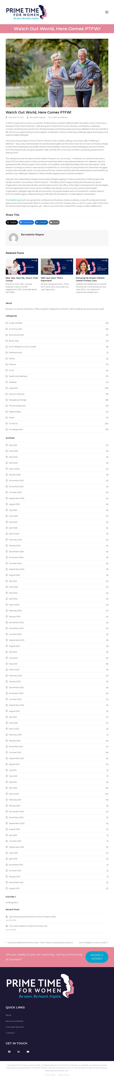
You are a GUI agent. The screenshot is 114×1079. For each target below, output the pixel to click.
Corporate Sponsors (15, 1027)
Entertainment (15, 352)
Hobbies (13, 382)
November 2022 (16, 693)
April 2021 (13, 788)
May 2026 (13, 457)
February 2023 (15, 675)
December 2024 (16, 551)
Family (12, 358)
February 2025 (15, 540)
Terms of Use (50, 1075)
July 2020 (13, 835)
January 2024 (15, 616)
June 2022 (13, 723)
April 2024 (13, 599)
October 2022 (15, 699)
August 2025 (14, 504)
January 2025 (14, 545)
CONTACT (10, 1033)
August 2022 (14, 711)
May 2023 (13, 664)
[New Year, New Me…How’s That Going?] (22, 266)
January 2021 (14, 806)
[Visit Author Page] (13, 238)
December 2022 (16, 687)
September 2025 (16, 498)
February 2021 (15, 800)
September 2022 (16, 705)
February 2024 (15, 610)
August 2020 (14, 829)
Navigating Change (17, 400)
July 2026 (13, 445)
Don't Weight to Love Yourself (22, 347)
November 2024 (16, 557)
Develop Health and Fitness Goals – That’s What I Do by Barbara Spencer (39, 942)
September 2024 (16, 569)
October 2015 (15, 870)
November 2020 (16, 817)
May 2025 (13, 522)
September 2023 (16, 640)
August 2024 (14, 575)
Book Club (13, 341)
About (8, 1015)
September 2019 (16, 847)
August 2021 (14, 764)
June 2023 (13, 658)
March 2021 (14, 794)
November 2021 (16, 746)
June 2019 (13, 853)
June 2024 (13, 587)
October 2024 (15, 563)
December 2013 (16, 882)
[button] (106, 12)
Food (11, 370)
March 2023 (14, 669)
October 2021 (15, 752)
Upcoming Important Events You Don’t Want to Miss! (32, 917)
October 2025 (15, 492)
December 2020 (16, 811)
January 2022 (14, 740)
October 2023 (15, 634)
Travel (11, 417)
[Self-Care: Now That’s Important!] (57, 266)
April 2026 (13, 463)
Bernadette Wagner (38, 117)
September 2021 (16, 758)
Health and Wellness (60, 117)
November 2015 (16, 865)
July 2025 (13, 510)
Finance (12, 364)
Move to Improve (16, 394)
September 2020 (16, 823)
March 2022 (14, 729)
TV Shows (13, 423)
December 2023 (16, 622)
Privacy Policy (63, 1075)
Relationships (15, 412)
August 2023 (14, 646)
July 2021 (12, 770)
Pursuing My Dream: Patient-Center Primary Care (90, 279)
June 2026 (13, 451)
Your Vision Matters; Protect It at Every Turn (28, 926)
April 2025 (13, 528)
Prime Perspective (17, 406)
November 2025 (16, 486)
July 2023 (13, 652)
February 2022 (15, 734)
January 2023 (15, 681)
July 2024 (13, 581)
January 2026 (15, 474)
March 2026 (14, 469)
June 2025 (13, 516)
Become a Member (15, 1021)
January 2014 (14, 876)
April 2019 (13, 859)
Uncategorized (16, 429)
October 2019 (15, 841)
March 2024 (14, 605)
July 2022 (13, 717)
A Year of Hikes (15, 323)
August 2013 (14, 888)
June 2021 (13, 776)
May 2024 (13, 593)
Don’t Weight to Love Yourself (92, 942)
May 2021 (13, 782)
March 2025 (14, 534)
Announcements (16, 335)
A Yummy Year (15, 329)
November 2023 (16, 628)
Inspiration (13, 388)
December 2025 (16, 480)
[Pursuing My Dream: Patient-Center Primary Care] (92, 266)
